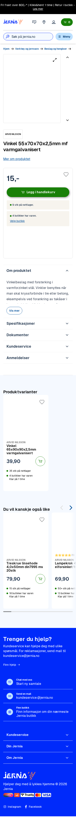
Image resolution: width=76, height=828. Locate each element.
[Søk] (7, 36)
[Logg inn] (54, 22)
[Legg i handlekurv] (40, 461)
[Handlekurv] (67, 22)
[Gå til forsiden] (13, 22)
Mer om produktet (16, 159)
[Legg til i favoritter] (66, 174)
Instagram (14, 806)
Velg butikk (17, 221)
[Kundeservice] (34, 22)
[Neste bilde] (67, 118)
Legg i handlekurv (41, 192)
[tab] (67, 68)
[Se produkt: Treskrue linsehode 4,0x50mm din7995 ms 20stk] (25, 561)
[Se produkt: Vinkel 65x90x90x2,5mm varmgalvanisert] (25, 443)
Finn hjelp (9, 664)
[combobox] (32, 36)
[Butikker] (44, 22)
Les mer (38, 8)
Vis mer (14, 310)
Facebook (35, 806)
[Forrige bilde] (67, 59)
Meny (66, 36)
